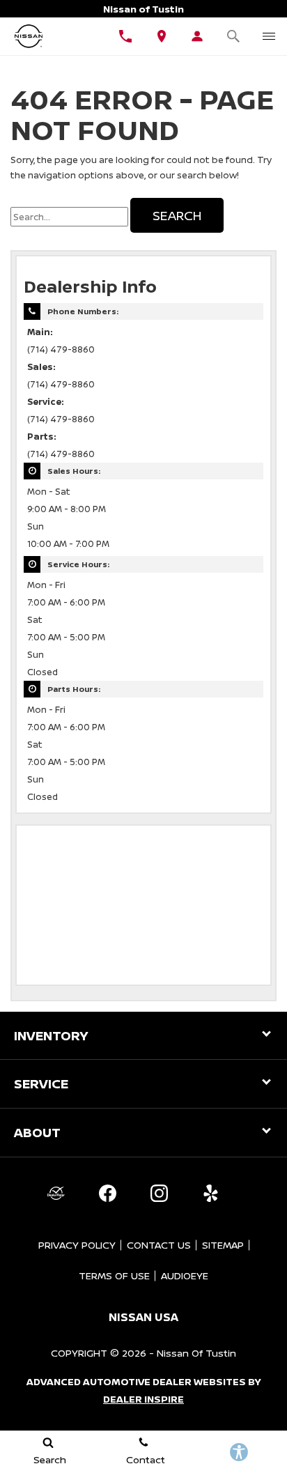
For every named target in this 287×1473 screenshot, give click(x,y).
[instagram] (159, 1193)
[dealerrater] (55, 1193)
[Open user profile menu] (198, 36)
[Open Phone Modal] (126, 36)
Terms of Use (114, 1275)
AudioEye (184, 1275)
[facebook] (107, 1193)
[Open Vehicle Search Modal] (233, 36)
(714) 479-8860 (61, 349)
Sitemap (223, 1244)
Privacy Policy (77, 1244)
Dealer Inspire (143, 1398)
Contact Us (159, 1244)
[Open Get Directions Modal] (162, 36)
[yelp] (210, 1193)
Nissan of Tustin (196, 1352)
